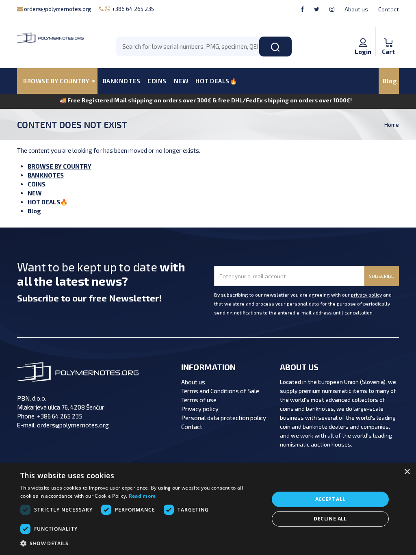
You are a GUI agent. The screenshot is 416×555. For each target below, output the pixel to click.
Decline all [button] (330, 518)
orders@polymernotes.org (57, 8)
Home (391, 124)
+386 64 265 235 (132, 8)
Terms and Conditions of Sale (220, 391)
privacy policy (366, 294)
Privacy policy (200, 408)
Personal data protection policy (223, 417)
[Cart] (388, 34)
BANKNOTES (122, 81)
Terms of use (199, 399)
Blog (390, 81)
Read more (142, 495)
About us (356, 9)
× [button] (407, 472)
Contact (388, 9)
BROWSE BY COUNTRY (59, 166)
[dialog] (208, 509)
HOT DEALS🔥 (216, 81)
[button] (141, 543)
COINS (157, 81)
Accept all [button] (330, 499)
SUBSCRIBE (381, 276)
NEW (181, 81)
